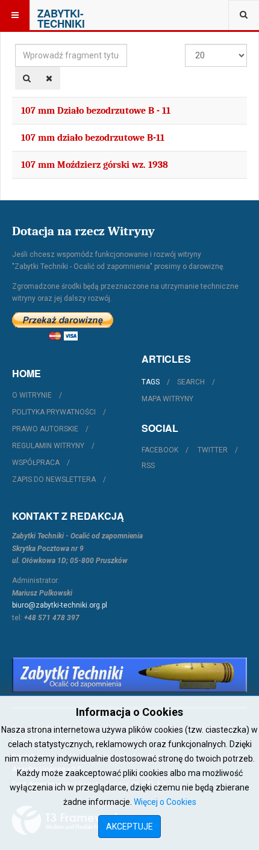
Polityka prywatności (54, 412)
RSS (148, 465)
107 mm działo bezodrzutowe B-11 (92, 137)
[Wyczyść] (49, 78)
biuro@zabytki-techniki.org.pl (59, 605)
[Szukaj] (27, 78)
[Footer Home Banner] (129, 675)
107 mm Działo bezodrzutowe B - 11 (95, 110)
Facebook (160, 450)
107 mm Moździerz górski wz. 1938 (94, 164)
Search (191, 382)
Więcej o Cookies (165, 802)
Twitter (213, 450)
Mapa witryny (167, 399)
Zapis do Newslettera (54, 479)
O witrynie (32, 395)
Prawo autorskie (45, 429)
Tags (151, 382)
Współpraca (36, 462)
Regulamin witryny (48, 446)
